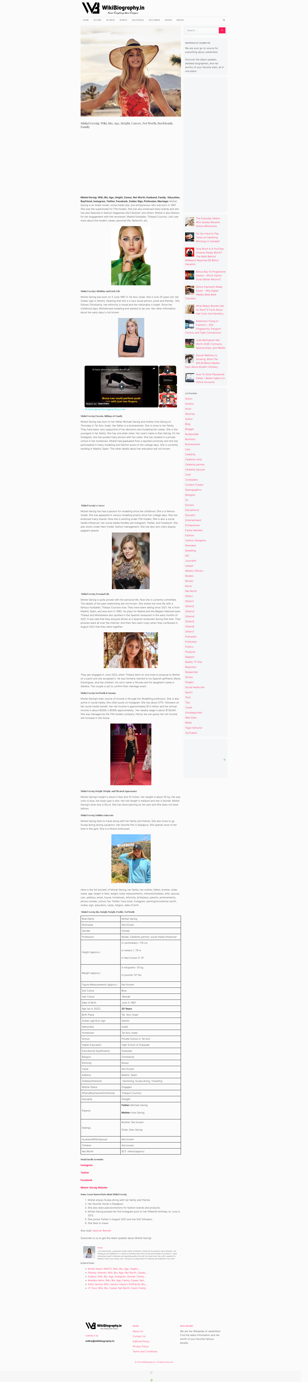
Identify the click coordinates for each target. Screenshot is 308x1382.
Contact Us (139, 1336)
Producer (190, 651)
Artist (188, 408)
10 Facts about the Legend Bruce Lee (111, 369)
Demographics (193, 489)
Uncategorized (193, 712)
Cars (187, 449)
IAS (187, 555)
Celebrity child (193, 459)
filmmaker (190, 545)
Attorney (190, 413)
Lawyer (189, 565)
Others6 (189, 626)
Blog (187, 424)
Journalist (190, 560)
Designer (190, 494)
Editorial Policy (141, 1341)
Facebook (86, 1180)
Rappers (189, 656)
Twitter (85, 1172)
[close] (151, 1373)
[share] (154, 368)
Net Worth (191, 591)
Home (86, 20)
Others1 (189, 601)
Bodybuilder (192, 434)
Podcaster (191, 636)
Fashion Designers (195, 540)
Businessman (192, 444)
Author (189, 419)
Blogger (189, 429)
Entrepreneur (192, 525)
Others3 (189, 611)
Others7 (189, 631)
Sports (123, 20)
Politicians (138, 20)
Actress (110, 20)
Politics (189, 646)
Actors (97, 20)
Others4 (189, 616)
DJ (186, 500)
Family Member (194, 530)
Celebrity (190, 454)
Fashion (189, 535)
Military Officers (194, 570)
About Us (138, 1331)
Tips (187, 702)
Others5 (189, 621)
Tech (188, 697)
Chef (188, 474)
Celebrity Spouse (195, 469)
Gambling (190, 550)
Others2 (189, 606)
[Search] (222, 30)
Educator (190, 515)
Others (189, 596)
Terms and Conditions (145, 1351)
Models (189, 575)
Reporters (190, 667)
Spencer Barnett (102, 1230)
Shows (168, 20)
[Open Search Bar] (224, 20)
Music (188, 586)
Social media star (195, 687)
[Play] (168, 389)
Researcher (191, 672)
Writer (188, 722)
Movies (180, 20)
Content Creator (194, 484)
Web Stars (191, 717)
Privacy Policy (141, 1346)
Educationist (192, 510)
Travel (188, 707)
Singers (189, 682)
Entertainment (193, 520)
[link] (88, 369)
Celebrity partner (195, 464)
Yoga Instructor (193, 727)
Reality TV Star (193, 662)
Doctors (189, 505)
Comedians (191, 479)
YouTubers (154, 20)
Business (190, 439)
